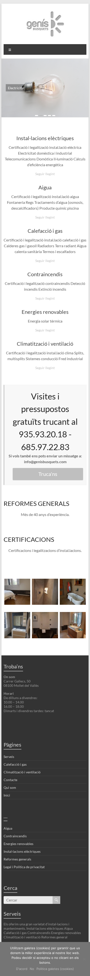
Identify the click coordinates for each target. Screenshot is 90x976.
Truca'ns (47, 474)
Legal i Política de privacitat (24, 867)
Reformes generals (17, 859)
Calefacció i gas (45, 230)
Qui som (10, 787)
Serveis (9, 757)
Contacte (10, 780)
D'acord (21, 969)
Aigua (45, 187)
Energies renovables (45, 312)
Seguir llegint (45, 174)
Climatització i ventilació (45, 343)
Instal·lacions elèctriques (45, 138)
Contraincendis (45, 274)
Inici (7, 795)
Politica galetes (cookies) (55, 969)
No (32, 969)
